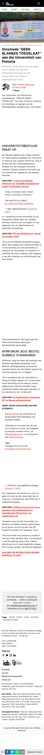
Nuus (4, 9)
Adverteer (6, 669)
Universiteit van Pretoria (10, 620)
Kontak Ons (6, 679)
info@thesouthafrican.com (23, 605)
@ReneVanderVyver (14, 434)
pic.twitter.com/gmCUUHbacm (19, 203)
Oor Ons (5, 673)
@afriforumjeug (12, 414)
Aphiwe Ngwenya (25, 84)
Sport (14, 9)
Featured (12, 617)
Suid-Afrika (34, 617)
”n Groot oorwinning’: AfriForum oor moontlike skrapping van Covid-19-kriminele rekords (20, 183)
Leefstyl (37, 9)
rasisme (26, 617)
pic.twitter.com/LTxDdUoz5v (18, 449)
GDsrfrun (19, 617)
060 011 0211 (30, 608)
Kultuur (25, 9)
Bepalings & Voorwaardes (12, 676)
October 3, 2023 (12, 488)
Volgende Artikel (34, 752)
